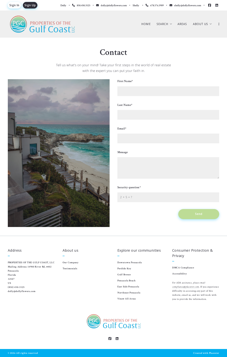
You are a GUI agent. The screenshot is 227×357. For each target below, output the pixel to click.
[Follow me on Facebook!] (209, 5)
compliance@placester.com (185, 286)
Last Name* (124, 105)
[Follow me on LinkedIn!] (216, 5)
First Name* (125, 81)
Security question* (129, 187)
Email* (121, 129)
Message (122, 152)
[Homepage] (42, 24)
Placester (214, 353)
